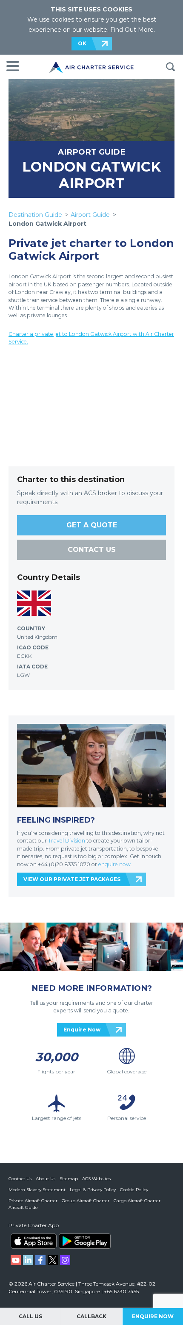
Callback (91, 1316)
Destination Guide (35, 215)
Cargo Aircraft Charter (137, 1200)
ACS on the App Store (34, 1241)
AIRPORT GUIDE (92, 152)
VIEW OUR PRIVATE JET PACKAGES (71, 879)
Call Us (30, 1316)
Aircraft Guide (23, 1207)
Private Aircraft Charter (33, 1200)
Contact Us (20, 1178)
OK (82, 43)
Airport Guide (90, 215)
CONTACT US (92, 550)
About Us (45, 1178)
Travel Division (66, 840)
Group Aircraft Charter (85, 1200)
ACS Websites (96, 1178)
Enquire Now (81, 1029)
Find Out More (132, 29)
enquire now (114, 864)
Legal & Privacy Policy (93, 1189)
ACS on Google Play (85, 1241)
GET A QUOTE (91, 525)
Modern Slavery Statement (37, 1189)
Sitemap (69, 1178)
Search (170, 67)
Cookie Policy (134, 1189)
